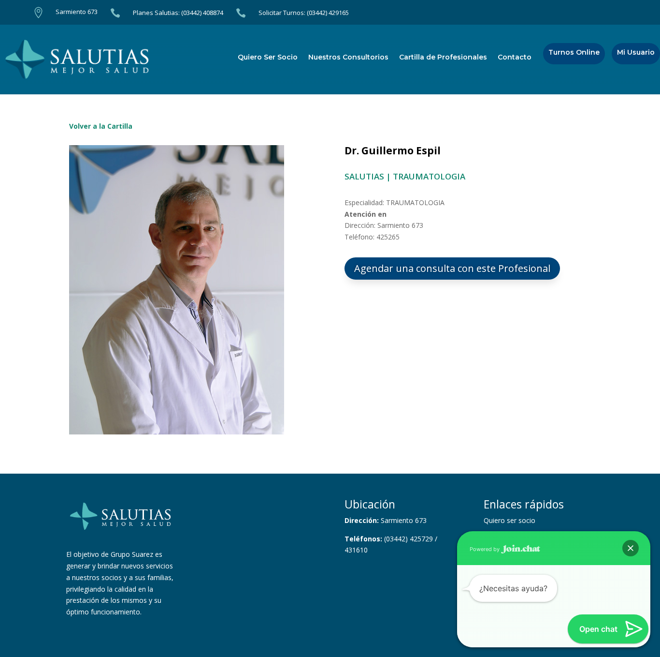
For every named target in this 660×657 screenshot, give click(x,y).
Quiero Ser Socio (268, 57)
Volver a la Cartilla (100, 126)
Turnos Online (574, 53)
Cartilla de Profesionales (443, 57)
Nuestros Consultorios (348, 57)
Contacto (514, 57)
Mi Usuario (636, 53)
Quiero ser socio (509, 520)
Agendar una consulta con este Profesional (452, 268)
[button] (630, 548)
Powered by (485, 549)
